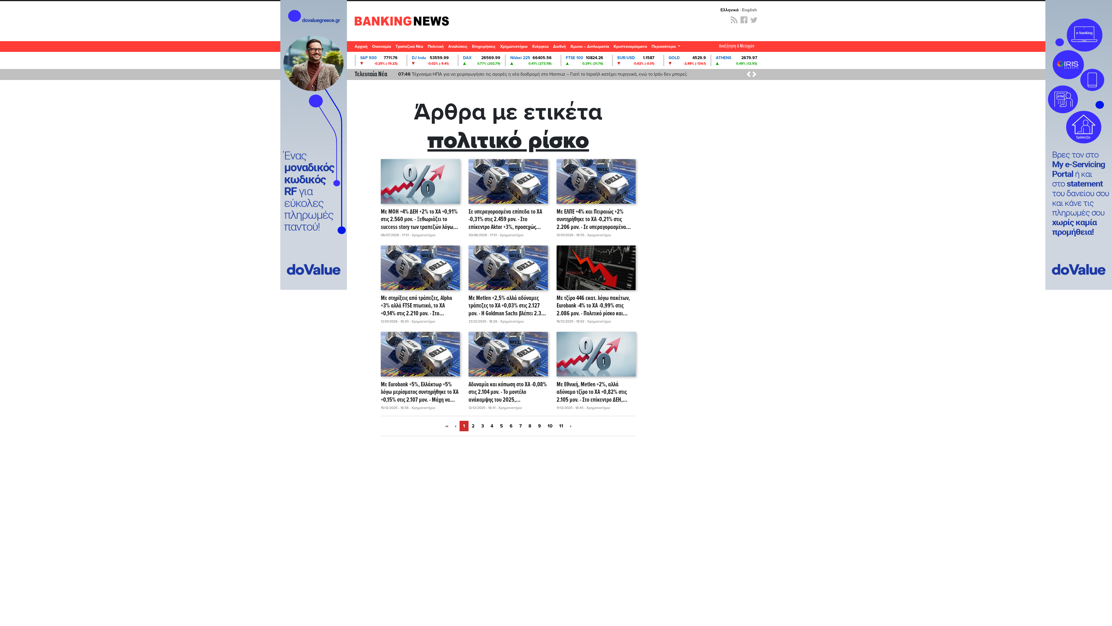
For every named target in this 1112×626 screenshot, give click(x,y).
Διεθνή (559, 46)
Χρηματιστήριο (514, 46)
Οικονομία (381, 46)
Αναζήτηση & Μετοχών (736, 46)
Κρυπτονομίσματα (630, 46)
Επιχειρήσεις (483, 46)
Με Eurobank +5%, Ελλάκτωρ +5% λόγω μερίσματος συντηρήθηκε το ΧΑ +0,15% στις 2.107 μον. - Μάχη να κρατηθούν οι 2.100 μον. (419, 392)
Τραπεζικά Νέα (409, 46)
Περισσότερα (664, 46)
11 (561, 426)
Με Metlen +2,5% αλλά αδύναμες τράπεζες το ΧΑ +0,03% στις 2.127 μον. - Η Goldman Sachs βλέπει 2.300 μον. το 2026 (508, 306)
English (749, 10)
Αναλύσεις (457, 46)
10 (550, 426)
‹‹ (446, 426)
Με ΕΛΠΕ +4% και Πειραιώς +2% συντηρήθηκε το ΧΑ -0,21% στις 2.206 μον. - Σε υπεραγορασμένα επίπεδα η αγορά (591, 219)
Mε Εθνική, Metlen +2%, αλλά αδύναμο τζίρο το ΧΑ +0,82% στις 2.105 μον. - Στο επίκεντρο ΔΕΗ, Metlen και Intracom (592, 392)
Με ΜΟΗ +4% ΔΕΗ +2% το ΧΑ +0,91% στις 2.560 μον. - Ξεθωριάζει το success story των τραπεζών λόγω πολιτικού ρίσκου (419, 219)
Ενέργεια (540, 46)
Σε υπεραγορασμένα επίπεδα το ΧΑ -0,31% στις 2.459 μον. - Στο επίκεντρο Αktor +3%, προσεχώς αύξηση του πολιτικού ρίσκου (505, 219)
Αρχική (361, 46)
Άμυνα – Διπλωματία (589, 46)
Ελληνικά (729, 10)
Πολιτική (436, 46)
